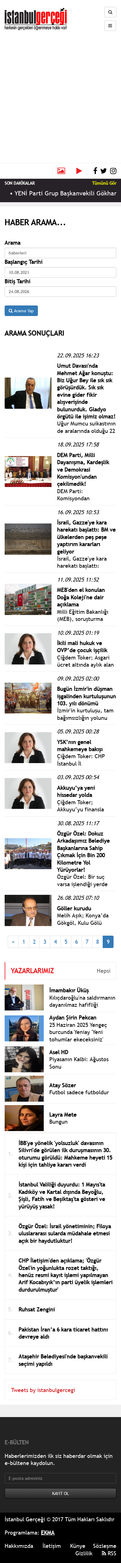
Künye (77, 1545)
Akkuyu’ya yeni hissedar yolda (76, 791)
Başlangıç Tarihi (24, 261)
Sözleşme (104, 1545)
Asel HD (58, 1052)
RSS (111, 1553)
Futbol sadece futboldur (79, 1092)
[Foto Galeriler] (61, 171)
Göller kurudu (74, 908)
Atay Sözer (62, 1085)
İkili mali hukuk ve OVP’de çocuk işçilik (82, 646)
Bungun (58, 1121)
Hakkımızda (19, 1545)
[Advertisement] (60, 94)
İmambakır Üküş (69, 990)
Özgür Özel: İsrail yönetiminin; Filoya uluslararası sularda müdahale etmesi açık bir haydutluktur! (65, 1233)
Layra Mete (63, 1114)
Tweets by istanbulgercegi (43, 1390)
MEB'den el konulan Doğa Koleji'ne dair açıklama (81, 597)
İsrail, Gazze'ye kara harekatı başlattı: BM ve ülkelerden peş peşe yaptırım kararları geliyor (86, 537)
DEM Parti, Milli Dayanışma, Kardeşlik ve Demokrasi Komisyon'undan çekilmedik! (83, 469)
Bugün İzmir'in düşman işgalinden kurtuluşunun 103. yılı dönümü (86, 696)
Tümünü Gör (104, 183)
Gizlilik (83, 1553)
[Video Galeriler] (81, 171)
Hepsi (103, 970)
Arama (12, 242)
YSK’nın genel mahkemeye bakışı (80, 745)
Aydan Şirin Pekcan (72, 1017)
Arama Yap (23, 311)
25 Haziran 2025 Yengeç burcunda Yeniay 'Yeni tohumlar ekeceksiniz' (78, 1032)
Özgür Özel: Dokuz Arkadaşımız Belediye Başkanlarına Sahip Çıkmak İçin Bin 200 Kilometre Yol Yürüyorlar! (83, 851)
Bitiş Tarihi (17, 281)
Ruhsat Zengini (37, 1309)
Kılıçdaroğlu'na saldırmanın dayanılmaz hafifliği (82, 1001)
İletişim (52, 1545)
